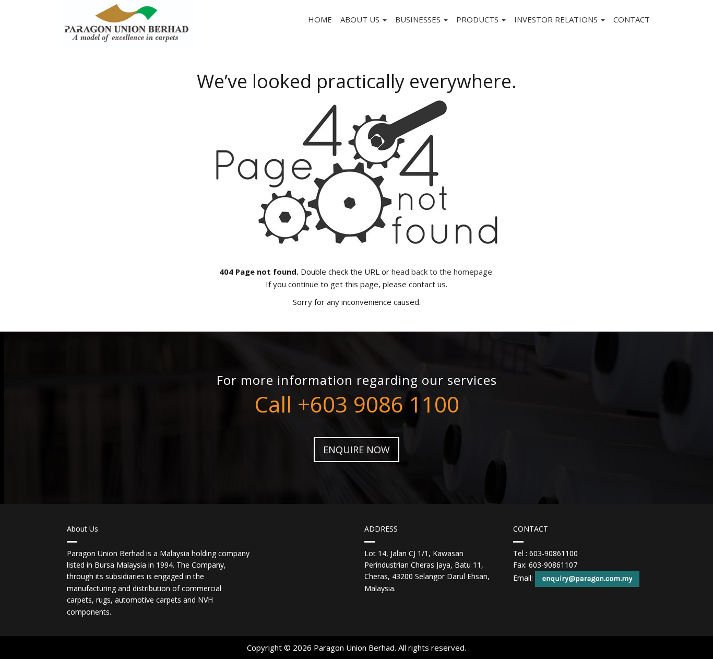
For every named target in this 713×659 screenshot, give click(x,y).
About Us (361, 19)
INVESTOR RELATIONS (557, 19)
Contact (631, 19)
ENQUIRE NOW (356, 449)
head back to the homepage (441, 271)
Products (478, 19)
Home (320, 19)
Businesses (419, 19)
